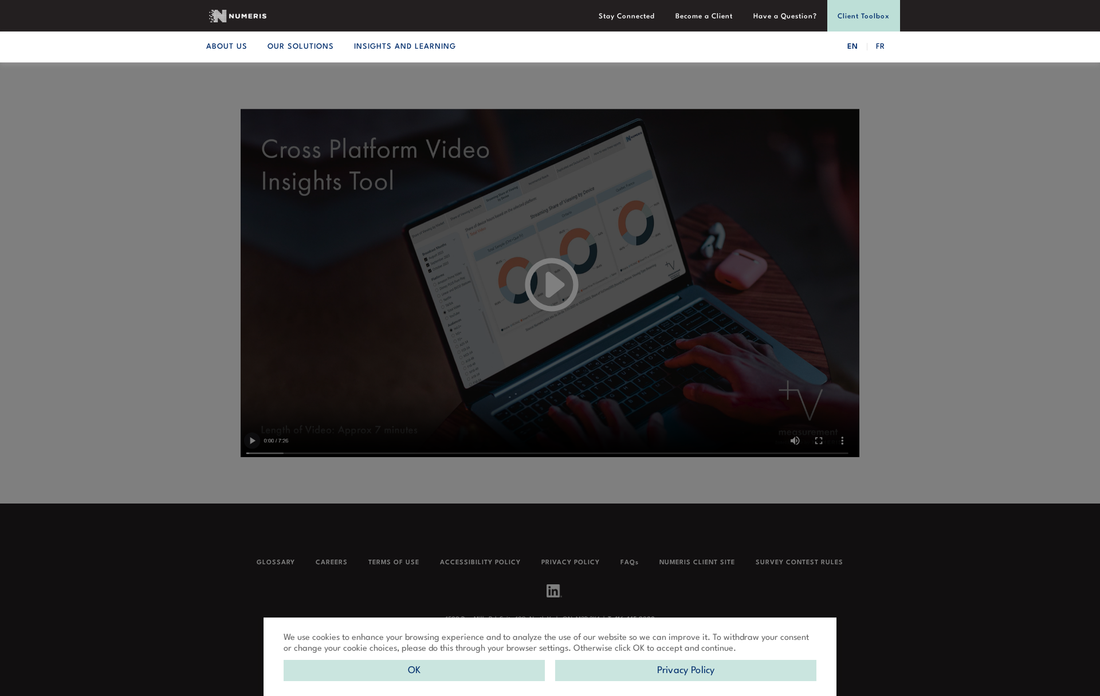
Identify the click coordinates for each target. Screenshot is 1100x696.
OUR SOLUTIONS (301, 46)
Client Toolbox (864, 16)
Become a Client (704, 16)
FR (880, 46)
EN (852, 46)
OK (414, 670)
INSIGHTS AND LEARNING (405, 46)
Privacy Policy (686, 670)
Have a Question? (785, 16)
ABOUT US (226, 46)
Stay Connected (627, 16)
